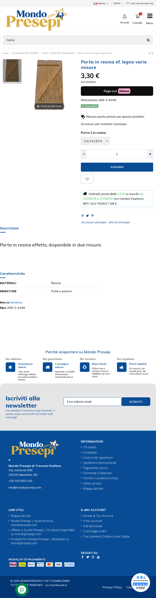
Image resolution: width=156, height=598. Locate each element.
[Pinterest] (93, 216)
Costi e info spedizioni (98, 458)
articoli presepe (119, 222)
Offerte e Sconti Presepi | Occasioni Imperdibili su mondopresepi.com (42, 532)
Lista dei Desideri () (141, 3)
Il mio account (92, 521)
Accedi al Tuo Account (98, 516)
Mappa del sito (93, 489)
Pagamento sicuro (95, 468)
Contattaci (90, 453)
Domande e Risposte (97, 473)
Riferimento (89, 100)
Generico (16, 302)
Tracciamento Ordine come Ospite (106, 537)
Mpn (3, 308)
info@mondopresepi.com (25, 487)
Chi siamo (89, 447)
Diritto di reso (92, 484)
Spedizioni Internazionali (99, 463)
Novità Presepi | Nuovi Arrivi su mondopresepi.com (32, 523)
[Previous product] (150, 53)
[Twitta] (87, 216)
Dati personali (92, 526)
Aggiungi (117, 167)
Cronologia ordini (94, 531)
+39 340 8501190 (20, 481)
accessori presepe (94, 222)
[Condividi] (83, 216)
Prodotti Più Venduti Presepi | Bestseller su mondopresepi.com (40, 541)
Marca (4, 302)
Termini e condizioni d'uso (100, 478)
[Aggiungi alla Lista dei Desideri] (87, 179)
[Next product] (152, 53)
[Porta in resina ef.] (12, 71)
